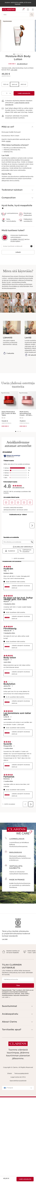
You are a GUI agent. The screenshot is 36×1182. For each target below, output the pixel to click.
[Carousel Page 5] (20, 54)
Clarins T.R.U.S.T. (17, 239)
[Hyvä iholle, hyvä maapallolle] (3, 208)
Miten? (8, 141)
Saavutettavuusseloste (18, 1082)
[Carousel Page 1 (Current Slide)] (15, 431)
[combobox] (18, 1089)
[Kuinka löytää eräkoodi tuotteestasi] (31, 246)
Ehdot (9, 1075)
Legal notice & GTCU (18, 1079)
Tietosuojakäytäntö (21, 1075)
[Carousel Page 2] (15, 54)
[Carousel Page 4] (18, 54)
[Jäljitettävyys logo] (5, 237)
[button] (18, 127)
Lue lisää (14, 70)
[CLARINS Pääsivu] (9, 9)
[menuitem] (23, 9)
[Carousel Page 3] (17, 54)
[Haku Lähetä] (32, 14)
